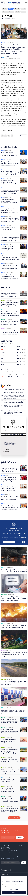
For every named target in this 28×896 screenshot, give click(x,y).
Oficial (7, 16)
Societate (24, 9)
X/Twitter (8, 136)
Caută (23, 862)
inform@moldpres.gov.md (9, 852)
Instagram (5, 136)
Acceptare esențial (14, 889)
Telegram (12, 136)
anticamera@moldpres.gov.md (10, 850)
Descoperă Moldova (8, 11)
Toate (4, 9)
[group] (14, 293)
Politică (17, 9)
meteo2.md (12, 371)
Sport (17, 11)
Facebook (2, 136)
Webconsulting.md (10, 858)
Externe (23, 11)
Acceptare (14, 892)
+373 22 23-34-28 (6, 847)
